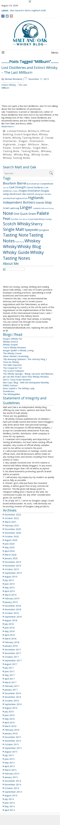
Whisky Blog (21, 154)
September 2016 (13, 704)
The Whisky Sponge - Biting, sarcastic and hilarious (28, 373)
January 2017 (11, 689)
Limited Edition (17, 131)
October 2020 (12, 536)
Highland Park (21, 198)
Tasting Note (11, 151)
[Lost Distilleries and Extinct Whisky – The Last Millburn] (30, 93)
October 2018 (12, 613)
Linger (22, 144)
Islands (40, 202)
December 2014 (13, 780)
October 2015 (12, 744)
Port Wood (23, 219)
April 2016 (10, 722)
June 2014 (10, 802)
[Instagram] (11, 16)
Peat (6, 218)
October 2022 (12, 518)
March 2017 (10, 682)
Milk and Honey (48, 208)
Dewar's (15, 191)
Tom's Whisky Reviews (14, 347)
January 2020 (11, 558)
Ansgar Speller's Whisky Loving (18, 350)
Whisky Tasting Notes (26, 137)
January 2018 (11, 645)
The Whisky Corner (12, 353)
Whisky (7, 154)
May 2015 (10, 762)
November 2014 (13, 784)
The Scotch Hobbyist (13, 370)
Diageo (23, 141)
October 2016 (12, 700)
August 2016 (11, 707)
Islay (48, 202)
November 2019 (13, 565)
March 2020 (10, 554)
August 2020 (11, 540)
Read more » (7, 126)
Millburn (33, 131)
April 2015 (10, 766)
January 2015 (11, 777)
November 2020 (13, 532)
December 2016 (13, 693)
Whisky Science (10, 341)
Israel (6, 208)
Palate (7, 147)
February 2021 (12, 525)
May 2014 (10, 806)
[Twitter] (7, 16)
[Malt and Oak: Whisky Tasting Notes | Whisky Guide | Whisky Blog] (30, 33)
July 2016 (9, 711)
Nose (44, 144)
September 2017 (13, 660)
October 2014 (12, 788)
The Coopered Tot (12, 367)
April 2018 (10, 634)
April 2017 (10, 678)
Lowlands (37, 208)
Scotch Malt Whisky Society (40, 219)
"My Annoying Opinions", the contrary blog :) (25, 359)
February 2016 (12, 729)
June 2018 (10, 627)
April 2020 (10, 551)
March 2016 (10, 726)
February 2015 (12, 773)
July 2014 (9, 799)
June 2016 (10, 715)
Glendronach (15, 193)
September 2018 (13, 616)
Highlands (9, 144)
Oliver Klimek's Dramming (16, 356)
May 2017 (10, 675)
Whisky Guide (40, 154)
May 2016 (10, 718)
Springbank (44, 230)
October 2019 (12, 569)
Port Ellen (14, 219)
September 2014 (13, 791)
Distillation (37, 141)
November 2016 (13, 696)
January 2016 (11, 733)
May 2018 (10, 631)
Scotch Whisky (22, 147)
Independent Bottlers (19, 202)
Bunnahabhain (33, 183)
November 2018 (13, 609)
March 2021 (10, 521)
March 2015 (10, 769)
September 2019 (13, 572)
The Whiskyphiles (11, 394)
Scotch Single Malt (25, 134)
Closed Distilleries (35, 187)
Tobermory (19, 242)
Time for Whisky (11, 362)
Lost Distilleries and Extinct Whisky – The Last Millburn (29, 70)
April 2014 (10, 810)
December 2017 (13, 649)
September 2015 (13, 747)
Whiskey (46, 151)
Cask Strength (17, 187)
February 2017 (12, 685)
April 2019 (10, 591)
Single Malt (40, 147)
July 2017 (9, 667)
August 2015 (11, 751)
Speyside (31, 229)
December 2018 (13, 605)
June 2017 (10, 671)
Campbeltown (46, 183)
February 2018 (12, 642)
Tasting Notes (30, 151)
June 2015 (10, 758)
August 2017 (11, 664)
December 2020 (13, 529)
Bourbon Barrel (14, 183)
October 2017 (12, 656)
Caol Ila (5, 188)
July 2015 (9, 755)
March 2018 (10, 638)
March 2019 (10, 594)
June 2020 (10, 543)
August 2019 (11, 576)
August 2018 (11, 620)
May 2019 (10, 587)
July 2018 (9, 623)
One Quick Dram (25, 214)
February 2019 (12, 598)
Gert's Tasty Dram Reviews (17, 379)
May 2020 (10, 547)
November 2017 (13, 653)
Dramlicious (8, 391)
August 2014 (11, 795)
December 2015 (13, 737)
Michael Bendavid (13, 78)
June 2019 (10, 583)
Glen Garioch (28, 194)
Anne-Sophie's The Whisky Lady (19, 388)
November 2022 (13, 514)
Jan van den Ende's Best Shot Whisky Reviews (26, 376)
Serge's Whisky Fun (12, 338)
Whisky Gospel (10, 344)
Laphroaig (14, 208)
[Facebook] (3, 16)
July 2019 (9, 580)
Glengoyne (39, 194)
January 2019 (11, 602)
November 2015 (13, 740)
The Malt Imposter (12, 364)
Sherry (37, 223)
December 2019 (13, 561)
